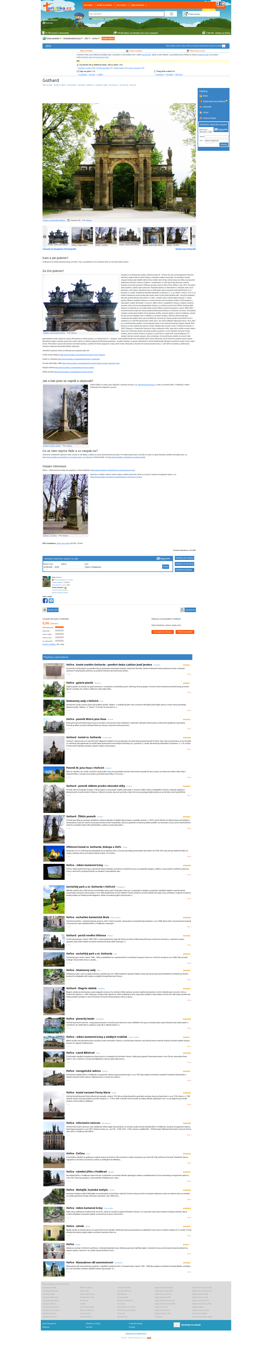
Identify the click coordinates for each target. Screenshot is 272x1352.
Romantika (71, 85)
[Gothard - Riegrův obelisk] (65, 414)
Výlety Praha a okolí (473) (202, 1287)
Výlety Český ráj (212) (163, 1294)
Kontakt (132, 1327)
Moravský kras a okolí (126, 1307)
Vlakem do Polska (49, 1317)
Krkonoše (121, 1304)
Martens (89, 220)
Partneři (89, 1327)
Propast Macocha (87, 1297)
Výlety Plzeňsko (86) (200, 1294)
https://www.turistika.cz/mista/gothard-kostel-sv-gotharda (79, 359)
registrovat (220, 6)
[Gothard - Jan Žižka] (65, 504)
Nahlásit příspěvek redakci (60, 592)
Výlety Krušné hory (162, 1310)
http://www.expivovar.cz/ (147, 385)
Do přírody (83, 74)
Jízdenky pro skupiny (184, 558)
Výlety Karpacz (198, 1307)
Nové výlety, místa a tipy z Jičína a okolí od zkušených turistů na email (193, 46)
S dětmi (100, 74)
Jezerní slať (84, 1291)
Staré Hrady (204, 54)
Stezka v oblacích (87, 1310)
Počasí (205, 112)
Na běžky (169, 74)
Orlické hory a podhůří (126, 1310)
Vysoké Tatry (122, 1317)
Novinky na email (190, 1324)
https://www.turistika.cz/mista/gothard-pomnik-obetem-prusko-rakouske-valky (91, 363)
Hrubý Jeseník (122, 1297)
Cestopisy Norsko (49, 1304)
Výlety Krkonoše (161, 1307)
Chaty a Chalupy (209, 118)
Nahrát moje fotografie (186, 249)
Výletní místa (119, 68)
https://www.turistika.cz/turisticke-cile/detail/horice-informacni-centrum (116, 477)
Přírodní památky (102, 68)
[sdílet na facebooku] (45, 600)
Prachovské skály (87, 1307)
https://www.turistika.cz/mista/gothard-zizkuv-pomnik (73, 372)
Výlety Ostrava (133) (200, 1297)
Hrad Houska (85, 1313)
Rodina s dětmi (60, 85)
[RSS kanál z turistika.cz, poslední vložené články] (149, 1338)
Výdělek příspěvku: (58, 582)
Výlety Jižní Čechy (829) (164, 1291)
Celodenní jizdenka (184, 570)
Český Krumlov (86, 1317)
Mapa (205, 95)
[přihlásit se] (220, 3)
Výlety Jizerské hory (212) (165, 1300)
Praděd (83, 1304)
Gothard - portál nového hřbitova (54, 220)
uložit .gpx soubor (63, 543)
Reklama (45, 1327)
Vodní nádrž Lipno (87, 1294)
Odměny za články (93, 1323)
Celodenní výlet (101, 85)
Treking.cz (159, 1317)
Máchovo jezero (86, 1287)
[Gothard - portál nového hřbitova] (119, 160)
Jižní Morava (122, 1294)
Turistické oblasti (124, 1287)
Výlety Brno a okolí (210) (201, 1291)
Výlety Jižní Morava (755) (201, 1304)
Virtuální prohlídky (199, 1313)
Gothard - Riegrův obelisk (52, 446)
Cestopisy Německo (50, 1297)
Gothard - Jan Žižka (50, 535)
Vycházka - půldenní (86, 85)
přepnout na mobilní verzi (136, 1333)
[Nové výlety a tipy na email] (224, 46)
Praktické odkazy (136, 1323)
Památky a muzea (84, 68)
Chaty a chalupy (135, 50)
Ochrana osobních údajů (202, 1317)
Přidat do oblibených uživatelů (63, 580)
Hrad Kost (84, 1300)
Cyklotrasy (160, 74)
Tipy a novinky (86, 51)
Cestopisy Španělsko (50, 1300)
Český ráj (121, 1313)
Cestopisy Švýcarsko (50, 1307)
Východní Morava (124, 1291)
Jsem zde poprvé (49, 1323)
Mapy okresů (98, 19)
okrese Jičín (146, 54)
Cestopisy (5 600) (49, 1287)
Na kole (92, 74)
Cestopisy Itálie (48, 1294)
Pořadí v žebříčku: (49, 644)
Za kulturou (114, 85)
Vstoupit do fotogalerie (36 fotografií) (59, 249)
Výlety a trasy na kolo (200, 1310)
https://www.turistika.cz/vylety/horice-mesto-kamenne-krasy (113, 470)
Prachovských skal (101, 57)
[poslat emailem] (51, 600)
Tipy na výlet (85, 71)
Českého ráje (86, 57)
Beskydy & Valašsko (125, 1300)
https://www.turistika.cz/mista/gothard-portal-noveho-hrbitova (82, 355)
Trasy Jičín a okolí (163, 71)
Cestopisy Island (49, 1313)
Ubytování (207, 106)
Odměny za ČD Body (185, 564)
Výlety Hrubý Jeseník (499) (165, 1304)
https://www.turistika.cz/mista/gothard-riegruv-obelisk (74, 367)
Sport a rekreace (134, 68)
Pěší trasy (179, 74)
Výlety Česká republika (164, 1287)
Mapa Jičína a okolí (197, 50)
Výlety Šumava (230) (163, 1297)
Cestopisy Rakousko (50, 1291)
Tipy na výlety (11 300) (114, 19)
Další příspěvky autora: (59, 585)
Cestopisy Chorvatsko (51, 1310)
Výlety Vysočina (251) (200, 1300)
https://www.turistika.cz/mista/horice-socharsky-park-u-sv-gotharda (67, 457)
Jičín (48, 46)
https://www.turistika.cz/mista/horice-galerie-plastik (126, 457)
